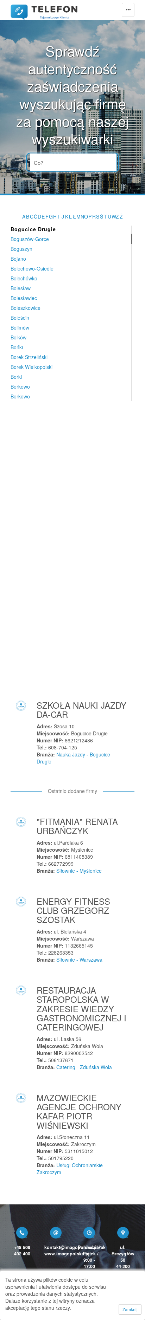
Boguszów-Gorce (30, 238)
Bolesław (21, 288)
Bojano (18, 258)
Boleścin (20, 317)
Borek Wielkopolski (31, 366)
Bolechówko (24, 278)
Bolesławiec (24, 297)
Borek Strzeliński (29, 356)
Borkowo (20, 386)
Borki (16, 376)
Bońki (17, 347)
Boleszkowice (25, 307)
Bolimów (20, 327)
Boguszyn (21, 248)
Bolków (18, 337)
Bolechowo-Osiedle (32, 268)
